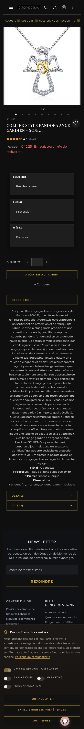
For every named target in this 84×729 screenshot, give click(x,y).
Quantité (14, 262)
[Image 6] (48, 114)
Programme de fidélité (59, 622)
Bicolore (22, 237)
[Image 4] (35, 114)
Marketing (55, 677)
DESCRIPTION (22, 299)
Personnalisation (27, 685)
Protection (23, 211)
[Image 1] (16, 114)
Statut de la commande (20, 618)
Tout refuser (42, 720)
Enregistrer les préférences (42, 709)
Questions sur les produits (61, 617)
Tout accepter (42, 698)
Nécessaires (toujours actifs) (36, 669)
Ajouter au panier (42, 274)
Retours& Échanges (18, 613)
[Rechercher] (45, 7)
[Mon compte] (54, 7)
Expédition (12, 623)
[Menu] (11, 7)
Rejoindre (42, 581)
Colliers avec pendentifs (57, 21)
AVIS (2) (17, 505)
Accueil (10, 21)
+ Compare (42, 284)
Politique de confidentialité (32, 656)
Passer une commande (20, 608)
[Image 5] (42, 114)
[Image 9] (68, 114)
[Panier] (63, 7)
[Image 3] (29, 114)
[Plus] (72, 7)
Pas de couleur (26, 186)
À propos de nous (56, 612)
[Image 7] (55, 114)
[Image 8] (61, 114)
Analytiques (23, 677)
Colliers (27, 21)
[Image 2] (22, 114)
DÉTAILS (18, 495)
